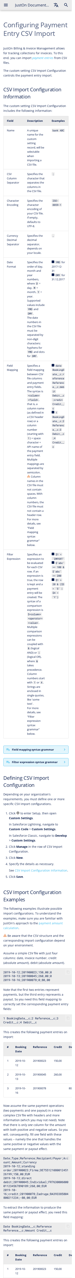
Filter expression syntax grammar (35, 762)
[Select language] (56, 5)
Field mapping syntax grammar (33, 749)
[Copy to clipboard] (68, 972)
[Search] (66, 5)
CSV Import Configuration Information (41, 870)
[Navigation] (6, 5)
